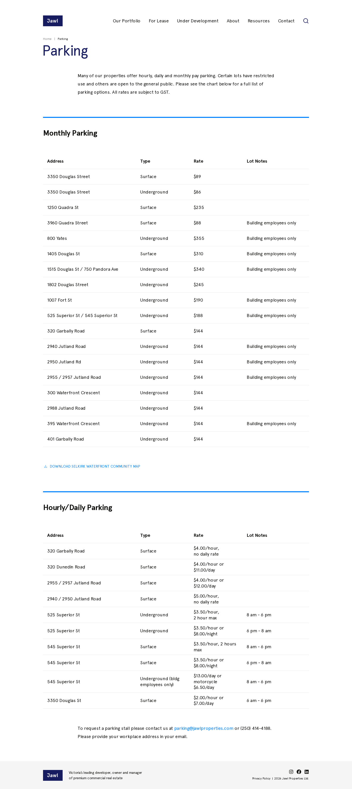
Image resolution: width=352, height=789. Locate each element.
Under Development (198, 20)
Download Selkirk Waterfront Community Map (95, 466)
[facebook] (299, 771)
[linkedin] (306, 771)
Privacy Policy (261, 778)
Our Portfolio (126, 20)
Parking (63, 39)
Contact (286, 20)
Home (47, 39)
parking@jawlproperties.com (203, 728)
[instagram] (291, 771)
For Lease (159, 20)
